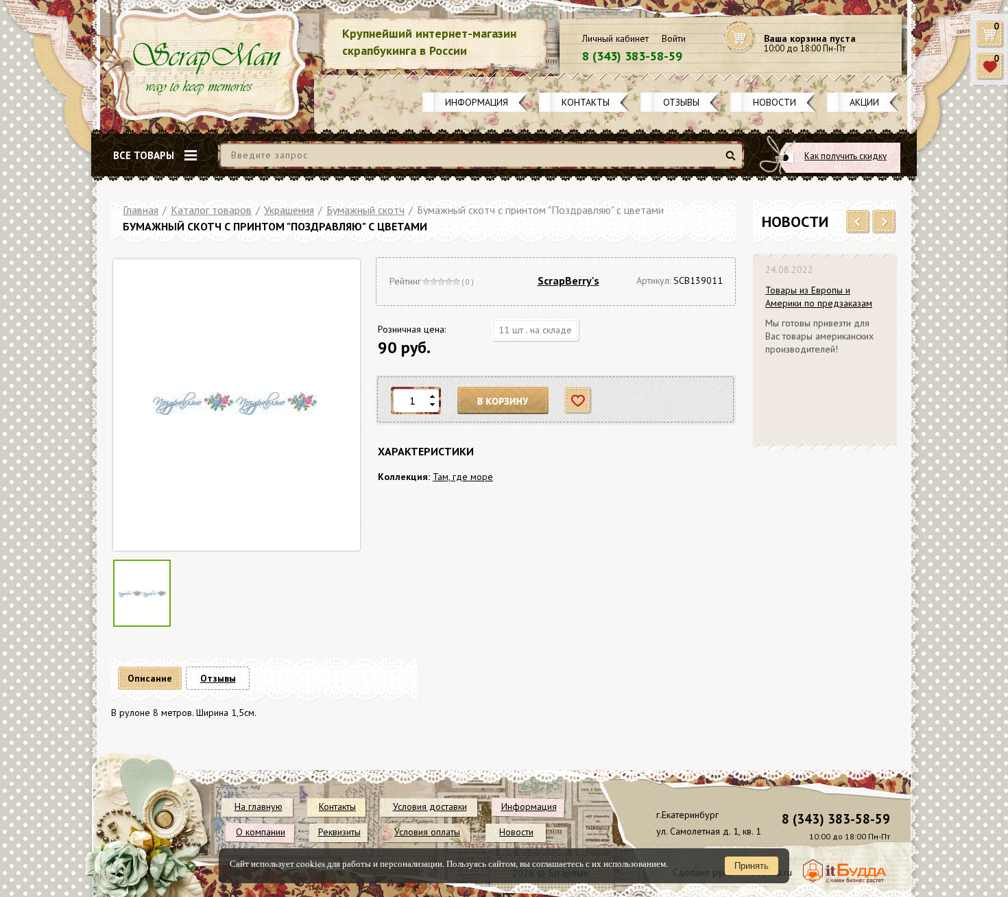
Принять (751, 866)
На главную (259, 806)
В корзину (503, 401)
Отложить (578, 401)
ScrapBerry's (568, 280)
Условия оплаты (427, 832)
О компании (260, 832)
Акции (864, 102)
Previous (858, 222)
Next (884, 222)
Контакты (586, 102)
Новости (774, 102)
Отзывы (681, 102)
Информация (476, 102)
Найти (733, 160)
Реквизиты (339, 832)
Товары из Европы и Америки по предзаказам (818, 296)
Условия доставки (430, 806)
